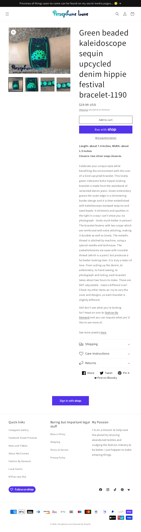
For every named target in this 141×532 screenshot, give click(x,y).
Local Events (16, 468)
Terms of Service (59, 449)
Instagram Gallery (19, 430)
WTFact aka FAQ (17, 476)
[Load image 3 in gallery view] (47, 84)
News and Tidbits (18, 445)
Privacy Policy (57, 457)
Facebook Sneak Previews (23, 437)
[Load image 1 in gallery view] (16, 84)
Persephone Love (65, 524)
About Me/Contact (19, 453)
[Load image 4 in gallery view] (63, 84)
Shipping (83, 109)
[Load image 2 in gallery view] (32, 84)
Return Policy (57, 434)
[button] (7, 14)
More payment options (105, 137)
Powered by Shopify (82, 524)
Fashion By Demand (20, 461)
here (103, 332)
